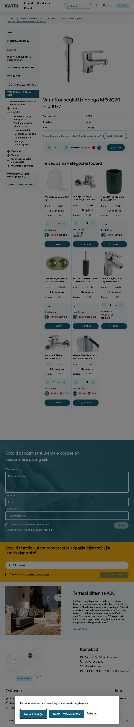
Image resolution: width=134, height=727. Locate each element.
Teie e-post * (11, 495)
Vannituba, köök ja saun (31, 19)
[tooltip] (99, 147)
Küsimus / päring (13, 469)
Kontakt (28, 8)
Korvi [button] (59, 244)
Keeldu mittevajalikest (66, 714)
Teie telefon (11, 509)
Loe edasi (82, 629)
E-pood (28, 3)
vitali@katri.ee (92, 666)
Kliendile (41, 3)
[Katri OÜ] (11, 5)
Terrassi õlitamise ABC (94, 593)
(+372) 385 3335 (94, 661)
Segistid (52, 19)
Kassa (122, 6)
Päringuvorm (115, 136)
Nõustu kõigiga (33, 714)
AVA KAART (23, 678)
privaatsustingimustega (37, 524)
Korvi (117, 147)
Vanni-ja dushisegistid (72, 19)
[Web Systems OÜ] (127, 721)
